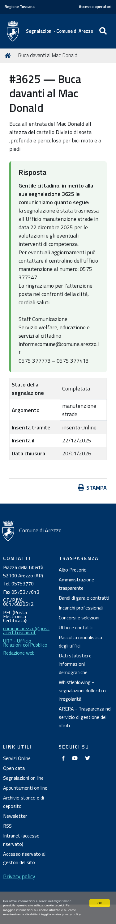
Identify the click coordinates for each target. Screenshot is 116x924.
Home (9, 56)
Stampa (96, 487)
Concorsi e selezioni (79, 617)
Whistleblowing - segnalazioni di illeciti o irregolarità (82, 690)
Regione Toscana (20, 7)
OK (99, 903)
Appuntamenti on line (25, 787)
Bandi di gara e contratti (84, 597)
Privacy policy (19, 876)
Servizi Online (17, 758)
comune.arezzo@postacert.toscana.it (26, 630)
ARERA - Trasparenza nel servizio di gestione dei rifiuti (85, 717)
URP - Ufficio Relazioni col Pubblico (25, 642)
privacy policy (71, 914)
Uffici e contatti (75, 627)
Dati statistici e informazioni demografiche (75, 664)
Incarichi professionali (81, 607)
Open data (14, 768)
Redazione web (19, 652)
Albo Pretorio (73, 569)
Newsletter (15, 816)
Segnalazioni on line (23, 778)
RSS (7, 825)
